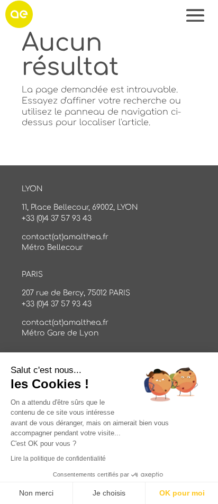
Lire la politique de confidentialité (58, 458)
